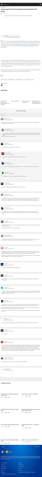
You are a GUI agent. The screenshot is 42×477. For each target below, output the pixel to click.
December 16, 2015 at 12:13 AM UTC (8, 264)
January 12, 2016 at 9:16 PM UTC (8, 370)
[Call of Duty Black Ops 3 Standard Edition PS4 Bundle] (21, 54)
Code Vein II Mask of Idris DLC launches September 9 (10, 424)
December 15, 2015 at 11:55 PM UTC (8, 248)
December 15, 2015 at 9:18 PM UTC (8, 208)
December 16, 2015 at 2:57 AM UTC (8, 276)
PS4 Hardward (28, 79)
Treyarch (32, 79)
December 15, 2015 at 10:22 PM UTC (9, 236)
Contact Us (20, 470)
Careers (19, 468)
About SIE (3, 464)
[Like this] (8, 397)
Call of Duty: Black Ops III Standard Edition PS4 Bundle (24, 45)
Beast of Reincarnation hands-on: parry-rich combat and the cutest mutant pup (31, 410)
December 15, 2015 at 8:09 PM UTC (8, 119)
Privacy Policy (3, 466)
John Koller (6, 35)
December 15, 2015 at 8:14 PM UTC (8, 144)
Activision (2, 79)
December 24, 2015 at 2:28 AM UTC (9, 358)
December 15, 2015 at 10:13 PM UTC (8, 222)
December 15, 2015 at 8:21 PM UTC (9, 154)
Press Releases (3, 468)
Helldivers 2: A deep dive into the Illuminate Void (30, 439)
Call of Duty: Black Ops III (19, 79)
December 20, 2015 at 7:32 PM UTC (9, 331)
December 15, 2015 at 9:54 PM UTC (9, 130)
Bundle (6, 79)
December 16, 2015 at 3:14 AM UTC (8, 301)
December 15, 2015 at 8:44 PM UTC (9, 173)
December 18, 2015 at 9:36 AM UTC (8, 319)
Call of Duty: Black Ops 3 (11, 79)
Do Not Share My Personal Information (8, 474)
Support (20, 462)
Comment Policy (4, 462)
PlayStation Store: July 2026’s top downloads (30, 394)
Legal (2, 470)
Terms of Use (20, 464)
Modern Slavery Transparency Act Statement (26, 472)
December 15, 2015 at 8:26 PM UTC (8, 184)
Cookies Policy (21, 466)
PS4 (24, 79)
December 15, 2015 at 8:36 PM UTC (9, 163)
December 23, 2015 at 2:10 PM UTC (8, 342)
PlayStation (6, 4)
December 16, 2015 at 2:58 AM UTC (8, 288)
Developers (3, 472)
